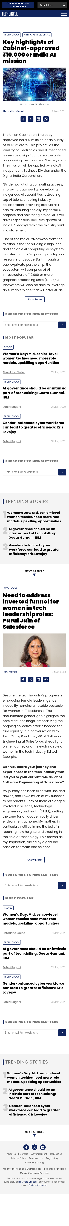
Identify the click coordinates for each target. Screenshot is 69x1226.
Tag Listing (52, 1158)
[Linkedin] (38, 119)
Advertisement (39, 1154)
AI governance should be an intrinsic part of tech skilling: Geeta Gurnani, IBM (34, 393)
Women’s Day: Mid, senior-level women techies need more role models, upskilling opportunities (31, 358)
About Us (11, 1154)
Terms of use (36, 1158)
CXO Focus (11, 588)
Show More (34, 299)
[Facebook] (23, 119)
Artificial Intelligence (37, 34)
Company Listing (34, 1162)
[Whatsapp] (46, 119)
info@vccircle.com (37, 1185)
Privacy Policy (18, 1158)
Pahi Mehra (10, 672)
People (8, 347)
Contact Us (56, 1154)
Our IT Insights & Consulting (18, 5)
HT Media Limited (27, 1181)
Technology (11, 34)
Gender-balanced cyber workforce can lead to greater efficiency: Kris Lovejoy (33, 427)
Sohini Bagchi (12, 407)
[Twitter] (30, 119)
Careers (24, 1154)
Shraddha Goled (13, 111)
